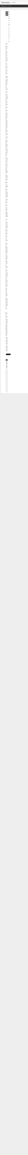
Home (10, 6)
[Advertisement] (15, 34)
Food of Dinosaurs (8, 26)
